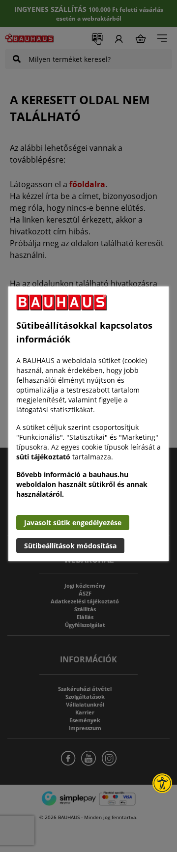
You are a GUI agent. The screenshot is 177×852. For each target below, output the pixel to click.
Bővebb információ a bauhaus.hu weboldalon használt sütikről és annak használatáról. (82, 484)
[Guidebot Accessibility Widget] (162, 783)
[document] (88, 423)
